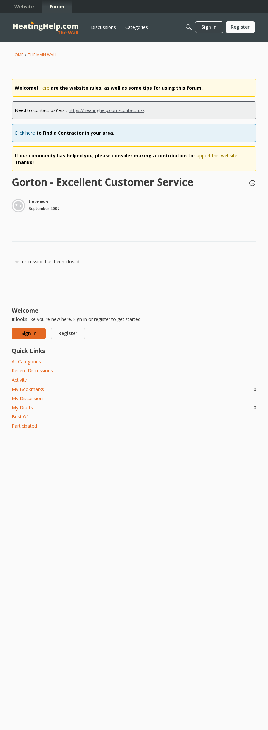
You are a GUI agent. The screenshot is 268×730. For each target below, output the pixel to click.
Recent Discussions (32, 370)
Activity (19, 380)
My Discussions (28, 398)
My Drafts (134, 407)
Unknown (38, 202)
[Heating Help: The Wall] (45, 27)
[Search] (188, 27)
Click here (25, 133)
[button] (252, 183)
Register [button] (68, 333)
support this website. (216, 155)
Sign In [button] (29, 333)
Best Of (20, 417)
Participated (24, 426)
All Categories (26, 361)
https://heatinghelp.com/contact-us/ (106, 110)
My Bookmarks (134, 389)
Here (44, 88)
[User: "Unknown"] (18, 205)
